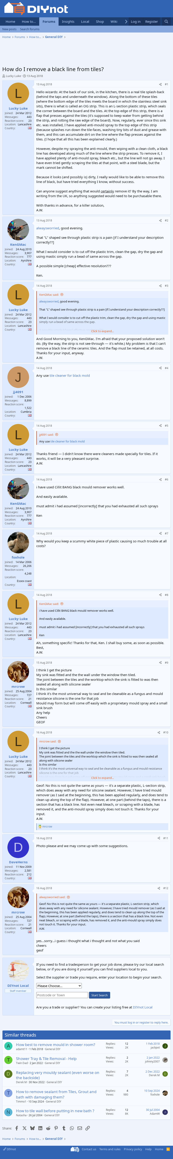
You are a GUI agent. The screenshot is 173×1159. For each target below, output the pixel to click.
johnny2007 (152, 1061)
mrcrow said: (47, 741)
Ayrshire (26, 260)
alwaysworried (47, 228)
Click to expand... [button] (102, 331)
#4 (166, 368)
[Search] (166, 21)
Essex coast (24, 581)
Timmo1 (21, 1101)
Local (85, 21)
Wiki (114, 21)
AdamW (155, 1114)
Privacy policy (133, 1149)
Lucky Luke (13, 76)
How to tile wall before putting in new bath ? (55, 1110)
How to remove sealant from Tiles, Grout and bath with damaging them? (56, 1094)
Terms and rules (110, 1149)
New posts (9, 29)
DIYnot (11, 1149)
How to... (29, 21)
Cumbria (26, 412)
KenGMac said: (49, 295)
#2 (166, 220)
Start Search (99, 995)
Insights (68, 21)
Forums (49, 21)
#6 (166, 479)
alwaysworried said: (52, 897)
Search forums (29, 29)
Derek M (21, 1082)
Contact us (89, 1149)
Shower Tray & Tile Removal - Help (46, 1058)
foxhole (155, 1094)
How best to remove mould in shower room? (55, 1044)
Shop (100, 21)
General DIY (52, 1049)
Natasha (21, 1115)
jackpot (155, 1047)
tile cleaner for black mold (70, 375)
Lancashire (25, 124)
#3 (166, 286)
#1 (166, 84)
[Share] (160, 84)
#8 (166, 595)
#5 (166, 426)
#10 (165, 732)
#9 (166, 663)
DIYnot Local (143, 1007)
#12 (165, 888)
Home (10, 21)
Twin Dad (22, 1063)
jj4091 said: (46, 435)
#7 (166, 533)
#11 (165, 838)
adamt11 (21, 1049)
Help (148, 1149)
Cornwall (26, 703)
